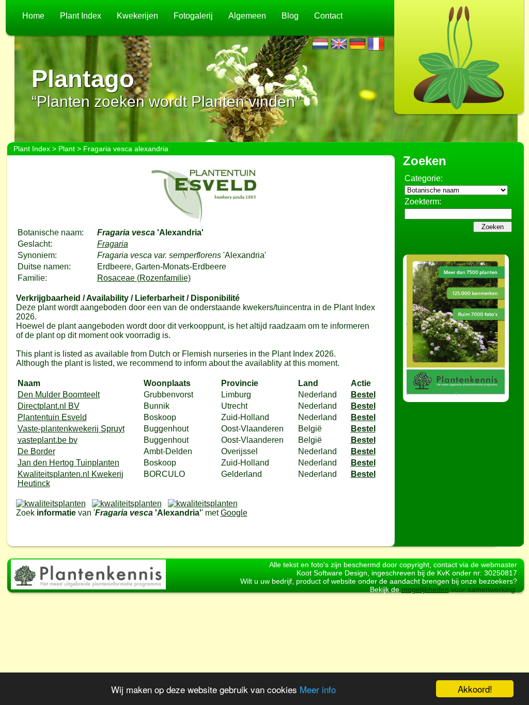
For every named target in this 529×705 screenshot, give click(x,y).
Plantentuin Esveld (52, 417)
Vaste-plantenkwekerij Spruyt (71, 428)
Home (33, 15)
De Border (36, 451)
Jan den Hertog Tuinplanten (68, 462)
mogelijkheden (425, 589)
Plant (66, 149)
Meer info (318, 689)
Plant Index (80, 15)
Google (234, 512)
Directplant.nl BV (49, 406)
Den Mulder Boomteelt (59, 394)
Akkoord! (475, 688)
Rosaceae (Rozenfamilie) (144, 278)
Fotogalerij (193, 15)
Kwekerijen (137, 15)
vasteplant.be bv (47, 440)
